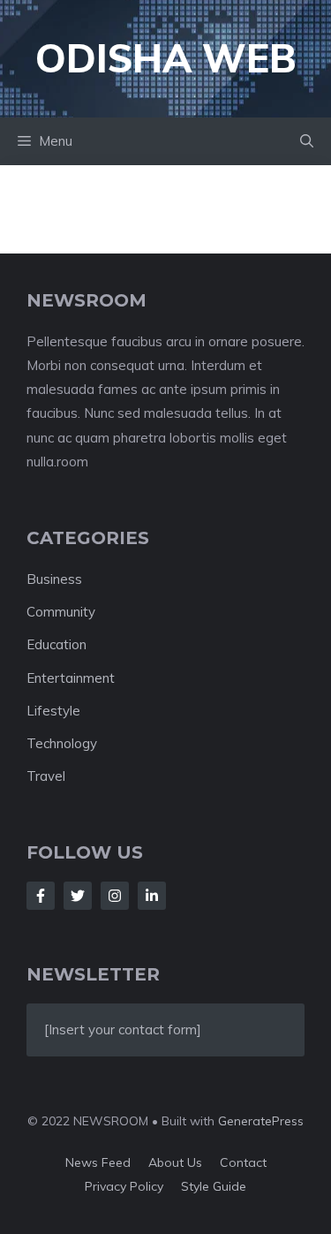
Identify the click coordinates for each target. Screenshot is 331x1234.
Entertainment (70, 678)
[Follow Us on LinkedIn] (152, 896)
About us (175, 1162)
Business (54, 579)
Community (60, 611)
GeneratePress (261, 1121)
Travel (45, 776)
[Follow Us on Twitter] (78, 896)
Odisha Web (166, 58)
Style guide (213, 1186)
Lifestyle (53, 710)
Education (56, 644)
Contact (243, 1162)
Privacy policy (124, 1186)
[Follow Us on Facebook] (40, 896)
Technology (61, 743)
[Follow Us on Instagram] (115, 896)
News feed (98, 1162)
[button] (306, 141)
